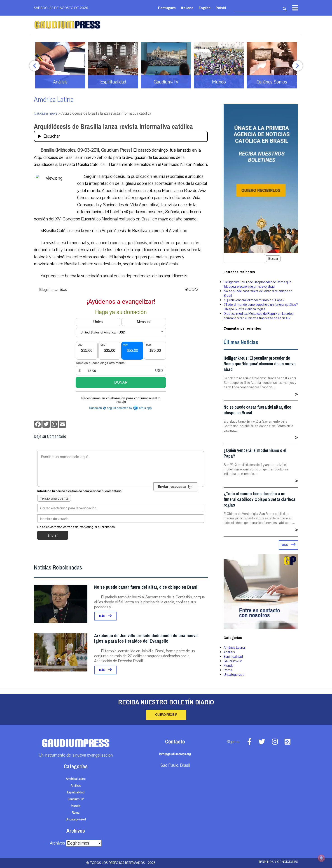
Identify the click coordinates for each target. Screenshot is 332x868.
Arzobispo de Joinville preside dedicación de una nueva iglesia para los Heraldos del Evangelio (146, 638)
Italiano (187, 7)
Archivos (57, 843)
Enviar (52, 535)
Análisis (229, 652)
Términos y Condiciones (278, 862)
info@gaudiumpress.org (175, 754)
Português (167, 7)
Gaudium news (45, 113)
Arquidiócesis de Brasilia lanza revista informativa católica (113, 126)
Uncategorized (234, 674)
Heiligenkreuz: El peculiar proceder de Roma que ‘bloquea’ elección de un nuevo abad (257, 284)
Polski (221, 7)
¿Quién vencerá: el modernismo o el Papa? (254, 300)
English (204, 7)
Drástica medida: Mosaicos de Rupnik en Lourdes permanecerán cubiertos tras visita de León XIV (259, 315)
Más (102, 616)
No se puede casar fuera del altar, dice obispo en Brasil (146, 587)
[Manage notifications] (321, 858)
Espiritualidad (233, 656)
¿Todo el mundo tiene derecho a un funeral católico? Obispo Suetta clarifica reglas (261, 306)
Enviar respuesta (172, 486)
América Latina (54, 99)
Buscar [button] (273, 259)
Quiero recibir (166, 715)
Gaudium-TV (233, 661)
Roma (228, 670)
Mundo (229, 665)
